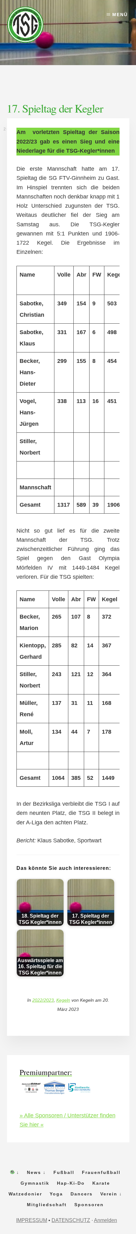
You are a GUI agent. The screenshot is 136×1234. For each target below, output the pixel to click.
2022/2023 (43, 1000)
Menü (120, 14)
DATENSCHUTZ (71, 1220)
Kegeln (63, 1000)
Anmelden (105, 1220)
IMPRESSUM (31, 1220)
